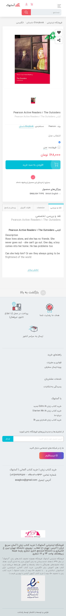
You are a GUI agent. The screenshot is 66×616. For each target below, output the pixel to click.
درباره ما (57, 415)
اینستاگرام (50, 455)
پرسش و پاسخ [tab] (10, 207)
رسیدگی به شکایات (52, 386)
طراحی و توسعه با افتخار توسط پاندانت (33, 612)
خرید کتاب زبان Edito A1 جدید (47, 406)
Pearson (52, 126)
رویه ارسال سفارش (53, 367)
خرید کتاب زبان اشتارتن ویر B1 (47, 420)
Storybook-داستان (26, 126)
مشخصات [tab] (41, 207)
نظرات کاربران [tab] (25, 207)
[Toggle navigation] (58, 6)
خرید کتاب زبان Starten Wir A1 (47, 411)
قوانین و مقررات (54, 362)
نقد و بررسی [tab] (56, 208)
